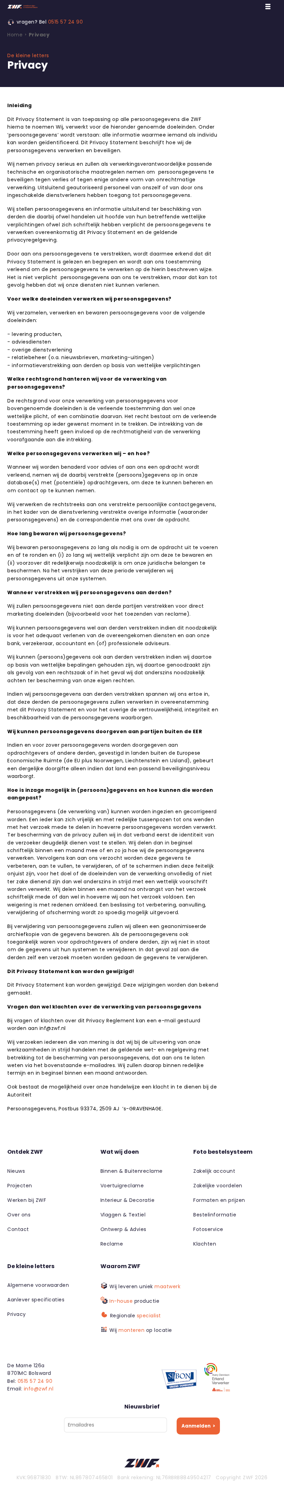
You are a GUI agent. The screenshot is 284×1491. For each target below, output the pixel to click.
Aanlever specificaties (35, 1299)
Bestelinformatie (214, 1214)
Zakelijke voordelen (217, 1185)
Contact (18, 1229)
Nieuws (16, 1171)
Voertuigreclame (122, 1185)
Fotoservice (208, 1229)
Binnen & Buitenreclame (131, 1171)
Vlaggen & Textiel (123, 1214)
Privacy (16, 1314)
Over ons (18, 1214)
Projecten (19, 1185)
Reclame (111, 1243)
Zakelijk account (214, 1171)
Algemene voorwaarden (38, 1285)
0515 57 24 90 (65, 21)
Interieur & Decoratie (127, 1200)
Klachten (204, 1243)
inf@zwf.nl (52, 1028)
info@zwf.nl (39, 1388)
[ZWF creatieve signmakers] (50, 7)
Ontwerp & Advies (123, 1229)
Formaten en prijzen (219, 1200)
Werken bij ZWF (26, 1200)
